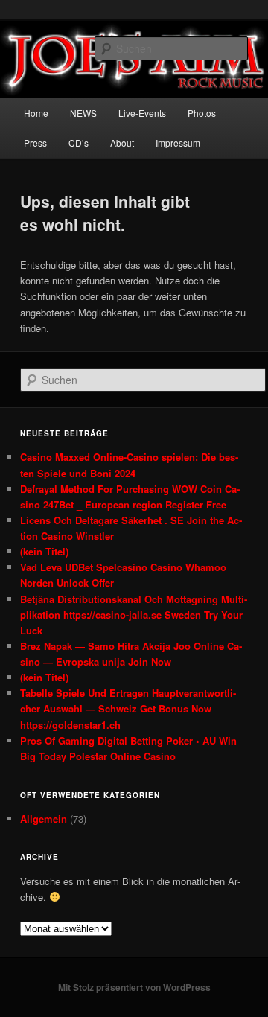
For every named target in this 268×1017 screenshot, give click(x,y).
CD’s (78, 142)
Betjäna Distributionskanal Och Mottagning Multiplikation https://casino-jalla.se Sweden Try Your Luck (133, 614)
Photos (202, 112)
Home (36, 112)
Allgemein (43, 819)
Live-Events (142, 112)
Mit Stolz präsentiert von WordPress (134, 987)
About (122, 142)
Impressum (178, 142)
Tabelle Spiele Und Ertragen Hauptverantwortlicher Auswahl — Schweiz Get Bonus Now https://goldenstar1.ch (128, 708)
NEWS (83, 112)
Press (35, 142)
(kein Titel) (44, 551)
